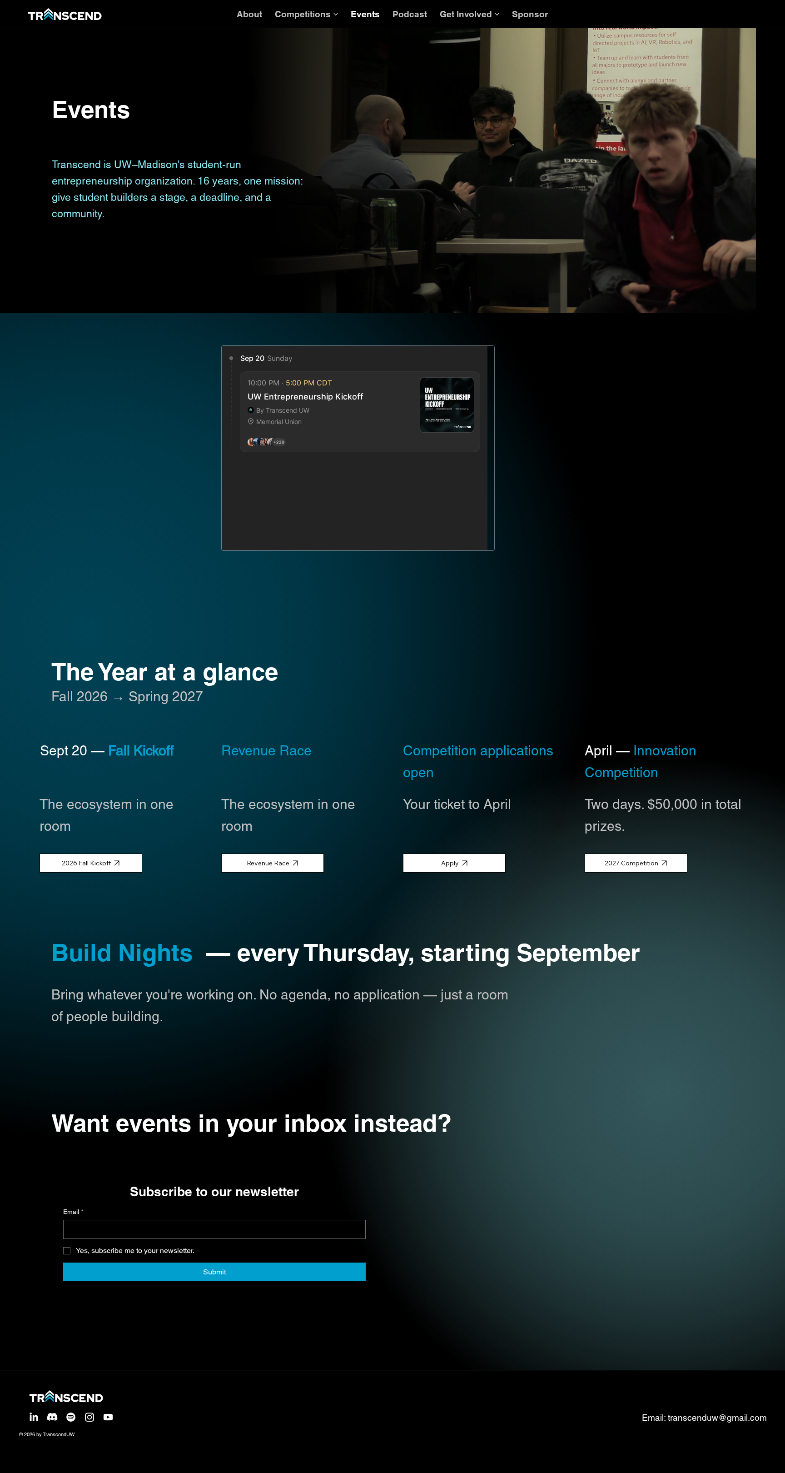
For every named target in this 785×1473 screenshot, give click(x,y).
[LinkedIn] (33, 1417)
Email (73, 1211)
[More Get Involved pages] (497, 14)
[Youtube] (108, 1417)
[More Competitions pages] (335, 14)
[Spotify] (71, 1417)
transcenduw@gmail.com (717, 1418)
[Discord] (52, 1417)
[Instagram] (89, 1417)
